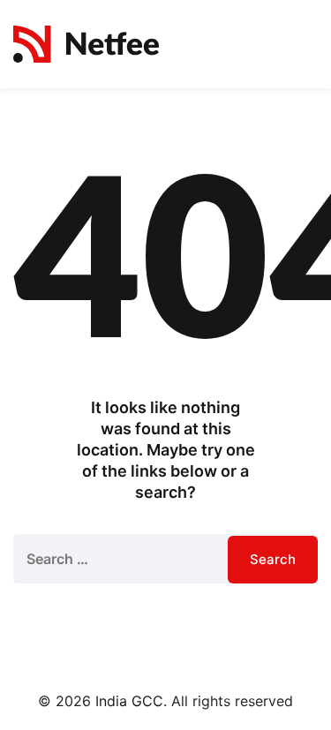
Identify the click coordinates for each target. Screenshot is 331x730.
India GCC (129, 701)
